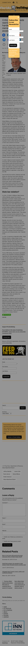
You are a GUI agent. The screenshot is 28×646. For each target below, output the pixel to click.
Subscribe (13, 45)
